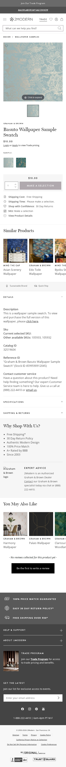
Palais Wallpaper (39, 543)
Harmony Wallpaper (9, 545)
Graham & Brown (13, 123)
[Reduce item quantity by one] (16, 188)
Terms (25, 735)
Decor (7, 37)
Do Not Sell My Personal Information (22, 744)
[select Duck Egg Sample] (8, 163)
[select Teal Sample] (21, 163)
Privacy (34, 735)
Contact (28, 481)
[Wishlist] (50, 19)
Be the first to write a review (33, 568)
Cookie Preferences (49, 744)
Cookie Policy (45, 735)
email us (31, 390)
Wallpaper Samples (27, 37)
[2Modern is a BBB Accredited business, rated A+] (19, 761)
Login (6, 145)
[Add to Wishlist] (6, 45)
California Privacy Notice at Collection (31, 739)
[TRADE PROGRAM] (33, 661)
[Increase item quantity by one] (16, 184)
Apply (15, 145)
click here (32, 321)
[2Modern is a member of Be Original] (33, 752)
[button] (61, 19)
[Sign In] (56, 19)
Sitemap (16, 735)
